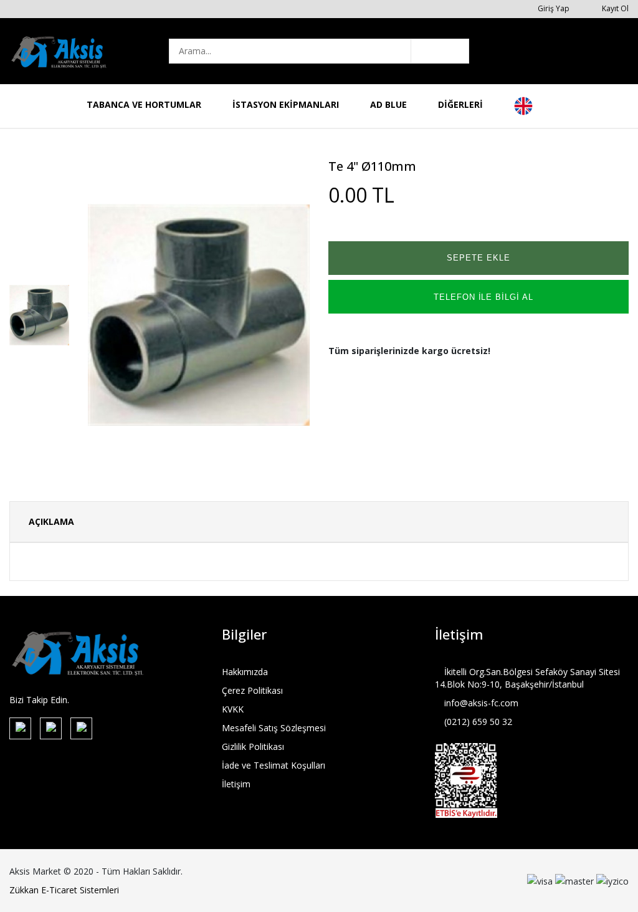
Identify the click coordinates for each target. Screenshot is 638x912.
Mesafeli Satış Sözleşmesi (274, 728)
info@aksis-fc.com (480, 703)
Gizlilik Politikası (253, 746)
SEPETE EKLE (478, 257)
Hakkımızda (245, 672)
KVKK (233, 709)
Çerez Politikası (252, 690)
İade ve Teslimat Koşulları (273, 765)
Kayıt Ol (614, 8)
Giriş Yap (552, 8)
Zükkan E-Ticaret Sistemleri (64, 890)
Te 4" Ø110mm (372, 166)
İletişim (236, 784)
